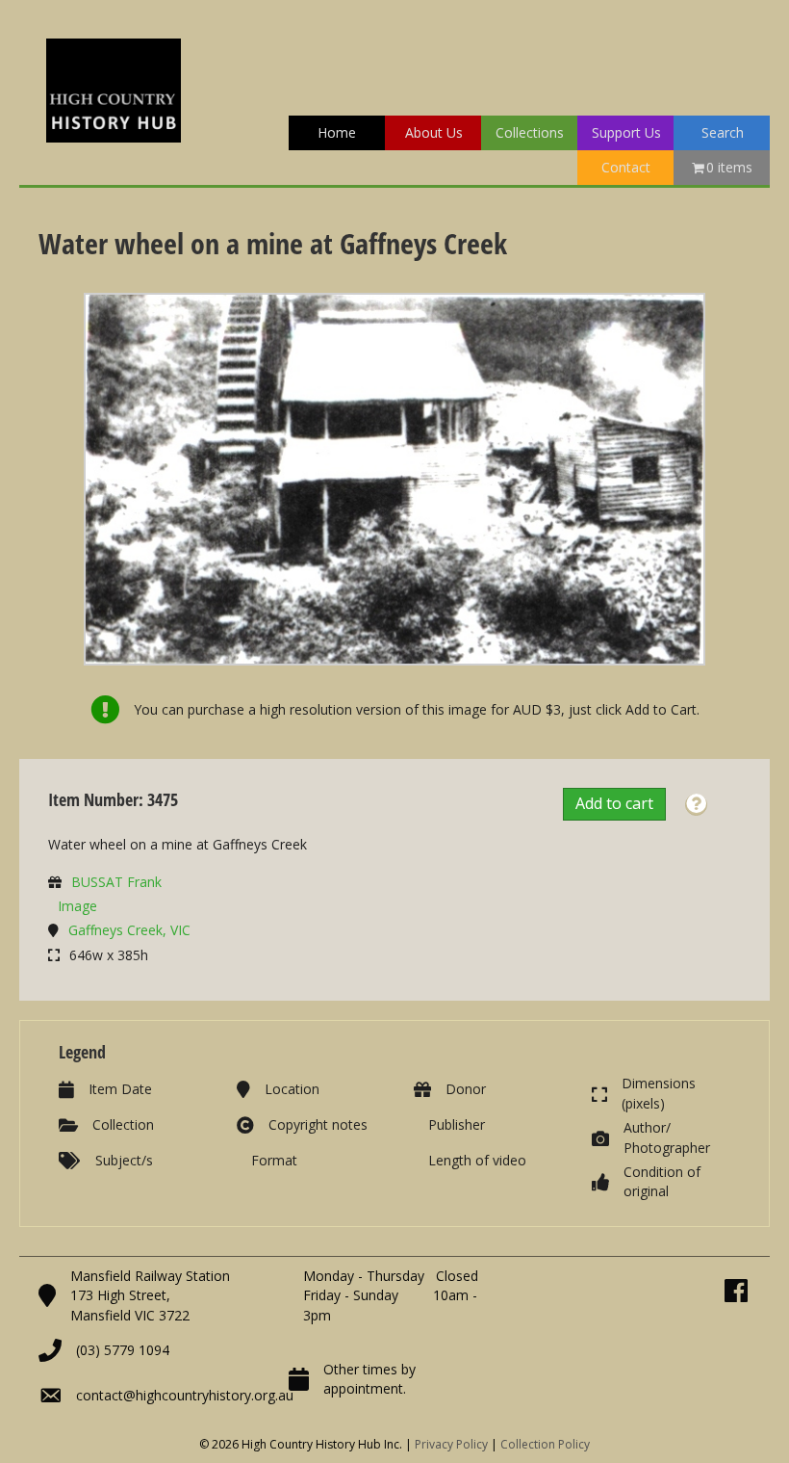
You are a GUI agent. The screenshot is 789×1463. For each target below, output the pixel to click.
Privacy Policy (451, 1444)
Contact (625, 167)
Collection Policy (545, 1444)
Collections (530, 132)
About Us (434, 132)
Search (722, 132)
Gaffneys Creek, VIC (129, 930)
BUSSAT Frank (116, 882)
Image (77, 906)
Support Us (626, 132)
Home (337, 132)
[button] (696, 805)
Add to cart (614, 803)
